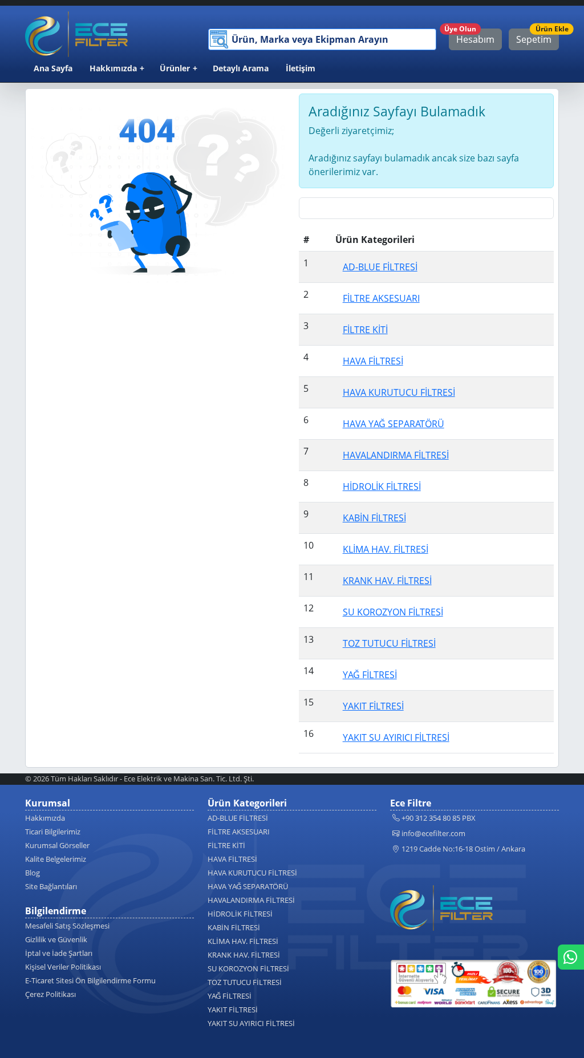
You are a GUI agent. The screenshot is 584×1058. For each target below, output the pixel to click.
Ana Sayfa (53, 68)
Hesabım (471, 37)
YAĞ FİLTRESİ (230, 996)
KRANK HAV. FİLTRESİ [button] (387, 580)
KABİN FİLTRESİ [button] (374, 518)
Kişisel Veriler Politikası (63, 967)
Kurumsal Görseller (57, 845)
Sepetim (537, 37)
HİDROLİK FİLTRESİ (240, 914)
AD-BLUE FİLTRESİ (238, 818)
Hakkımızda (113, 68)
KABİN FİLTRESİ (234, 927)
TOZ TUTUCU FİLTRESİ (245, 982)
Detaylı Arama (241, 68)
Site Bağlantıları (51, 886)
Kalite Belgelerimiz (55, 859)
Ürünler (175, 68)
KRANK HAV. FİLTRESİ (244, 955)
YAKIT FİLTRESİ (233, 1009)
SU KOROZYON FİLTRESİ (248, 968)
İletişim (300, 68)
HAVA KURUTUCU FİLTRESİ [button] (399, 392)
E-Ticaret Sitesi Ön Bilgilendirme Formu (90, 980)
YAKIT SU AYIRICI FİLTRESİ (251, 1023)
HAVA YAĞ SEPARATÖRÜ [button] (393, 423)
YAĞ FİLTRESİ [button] (370, 674)
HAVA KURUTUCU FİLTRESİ (252, 873)
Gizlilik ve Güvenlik (56, 939)
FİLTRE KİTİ (226, 845)
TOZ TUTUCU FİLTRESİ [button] (389, 643)
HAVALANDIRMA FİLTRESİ (251, 900)
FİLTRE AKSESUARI (239, 831)
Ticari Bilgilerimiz (52, 831)
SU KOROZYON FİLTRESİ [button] (393, 612)
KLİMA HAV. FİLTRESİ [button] (385, 549)
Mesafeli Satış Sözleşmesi (67, 926)
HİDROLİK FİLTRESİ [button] (382, 486)
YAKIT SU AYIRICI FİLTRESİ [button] (396, 737)
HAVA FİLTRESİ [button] (373, 361)
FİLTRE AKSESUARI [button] (381, 298)
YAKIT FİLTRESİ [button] (373, 706)
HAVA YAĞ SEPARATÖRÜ (248, 886)
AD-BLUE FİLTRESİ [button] (380, 267)
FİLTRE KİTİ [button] (365, 329)
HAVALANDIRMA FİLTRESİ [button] (396, 455)
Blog (32, 873)
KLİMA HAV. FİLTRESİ (243, 941)
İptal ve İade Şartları (58, 953)
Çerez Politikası (50, 994)
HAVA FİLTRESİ (232, 859)
